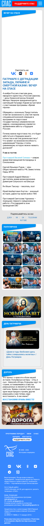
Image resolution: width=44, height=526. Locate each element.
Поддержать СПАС (22, 440)
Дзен (9, 218)
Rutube (23, 220)
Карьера (16, 437)
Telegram (32, 218)
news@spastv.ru (10, 499)
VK (17, 218)
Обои (29, 434)
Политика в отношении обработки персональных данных (21, 521)
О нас (36, 434)
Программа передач (15, 434)
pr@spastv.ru (18, 501)
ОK (23, 218)
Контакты (26, 437)
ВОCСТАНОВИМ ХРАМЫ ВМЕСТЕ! (18, 399)
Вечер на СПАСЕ (12, 13)
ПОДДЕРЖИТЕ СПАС (25, 4)
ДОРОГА (8, 372)
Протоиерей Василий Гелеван (16, 157)
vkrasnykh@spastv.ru (30, 505)
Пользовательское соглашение (17, 519)
